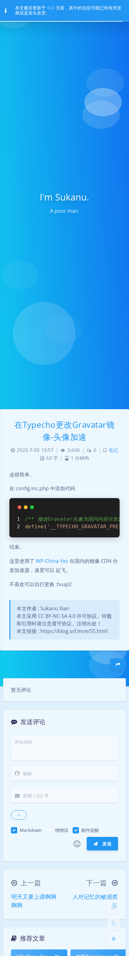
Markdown (31, 830)
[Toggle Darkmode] (113, 922)
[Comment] (113, 907)
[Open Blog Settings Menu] (113, 938)
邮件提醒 (90, 830)
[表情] (77, 843)
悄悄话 (61, 830)
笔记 (113, 450)
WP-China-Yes (52, 561)
